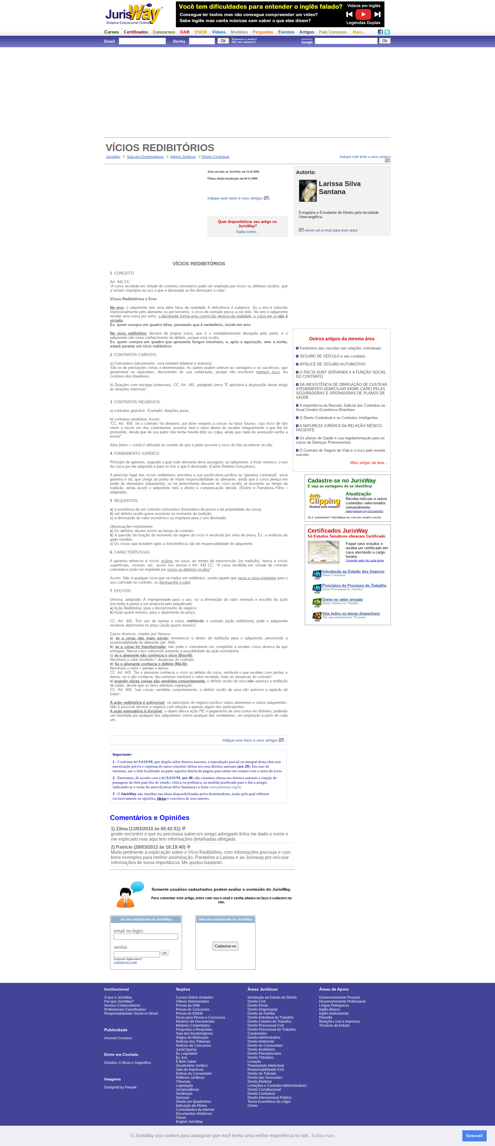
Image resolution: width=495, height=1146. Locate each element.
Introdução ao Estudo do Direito (272, 997)
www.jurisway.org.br (225, 787)
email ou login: (129, 930)
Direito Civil (256, 1001)
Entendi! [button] (474, 1135)
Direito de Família (261, 1013)
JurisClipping (186, 1050)
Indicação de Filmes (191, 1106)
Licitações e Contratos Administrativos (277, 1086)
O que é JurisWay (118, 997)
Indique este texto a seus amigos (235, 198)
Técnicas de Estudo (334, 1026)
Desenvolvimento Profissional (342, 1001)
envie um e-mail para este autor (331, 230)
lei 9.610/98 (143, 762)
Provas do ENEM (189, 1013)
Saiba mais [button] (322, 1135)
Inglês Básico (329, 1009)
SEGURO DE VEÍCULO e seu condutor (332, 356)
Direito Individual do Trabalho (270, 1017)
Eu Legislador (187, 1054)
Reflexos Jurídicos (190, 1078)
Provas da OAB (188, 1005)
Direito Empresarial (262, 1009)
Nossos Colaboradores (122, 1005)
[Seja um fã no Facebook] (380, 33)
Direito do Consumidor (265, 1046)
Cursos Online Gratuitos (194, 997)
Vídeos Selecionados (192, 1001)
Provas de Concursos (192, 1009)
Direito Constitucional (264, 1090)
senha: (120, 947)
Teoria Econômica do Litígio (269, 1102)
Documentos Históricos (194, 1114)
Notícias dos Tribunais (193, 1042)
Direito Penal (257, 1005)
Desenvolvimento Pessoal (339, 997)
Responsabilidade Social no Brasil (131, 1013)
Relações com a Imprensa (339, 1021)
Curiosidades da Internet (195, 1110)
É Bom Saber (186, 1062)
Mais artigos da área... (369, 463)
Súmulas (183, 1098)
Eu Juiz (181, 1058)
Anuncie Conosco (118, 1038)
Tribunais (183, 1082)
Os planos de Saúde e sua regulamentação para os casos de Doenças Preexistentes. (340, 440)
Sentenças (184, 1094)
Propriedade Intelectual (265, 1066)
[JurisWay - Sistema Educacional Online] (134, 25)
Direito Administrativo (263, 1038)
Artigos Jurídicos (183, 157)
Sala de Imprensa (189, 1070)
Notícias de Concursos (193, 1046)
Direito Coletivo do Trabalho (269, 1021)
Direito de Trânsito (261, 1074)
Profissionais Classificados (125, 1009)
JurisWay (113, 157)
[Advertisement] (247, 92)
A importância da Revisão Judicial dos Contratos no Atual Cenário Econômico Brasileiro (340, 407)
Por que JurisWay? (119, 1001)
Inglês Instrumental (334, 1013)
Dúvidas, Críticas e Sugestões (127, 1063)
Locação (254, 1062)
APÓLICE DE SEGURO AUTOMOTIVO (333, 364)
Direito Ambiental (260, 1042)
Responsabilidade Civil (265, 1070)
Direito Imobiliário (261, 1050)
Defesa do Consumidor (194, 1074)
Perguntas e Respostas (194, 1030)
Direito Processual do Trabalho (271, 1030)
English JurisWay (189, 1122)
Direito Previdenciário (264, 1054)
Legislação (184, 1086)
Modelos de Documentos (195, 1021)
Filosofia (325, 1017)
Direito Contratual (216, 157)
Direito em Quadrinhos (193, 1102)
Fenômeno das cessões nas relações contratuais (340, 348)
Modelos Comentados (193, 1026)
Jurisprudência (187, 1090)
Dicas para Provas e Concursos (200, 1017)
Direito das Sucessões (264, 1078)
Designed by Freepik (120, 1087)
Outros (252, 1106)
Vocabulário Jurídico (192, 1066)
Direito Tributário (260, 1058)
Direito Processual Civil (265, 1026)
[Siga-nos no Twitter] (387, 33)
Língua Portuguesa (334, 1005)
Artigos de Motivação (192, 1038)
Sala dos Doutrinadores (145, 157)
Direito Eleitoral (259, 1082)
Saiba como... (247, 232)
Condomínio (257, 1034)
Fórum (181, 1118)
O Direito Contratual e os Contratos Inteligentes (339, 418)
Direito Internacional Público (269, 1098)
